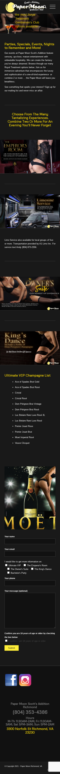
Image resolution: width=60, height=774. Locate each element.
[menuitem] (43, 6)
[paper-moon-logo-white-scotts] (24, 6)
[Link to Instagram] (48, 769)
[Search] (43, 6)
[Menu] (51, 6)
